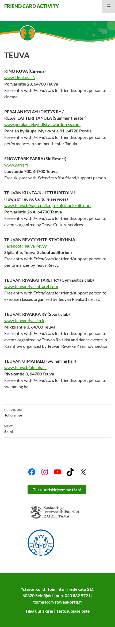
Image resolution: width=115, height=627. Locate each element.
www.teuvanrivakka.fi (24, 320)
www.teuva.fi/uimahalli (25, 367)
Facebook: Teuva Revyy (25, 245)
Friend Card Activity (31, 6)
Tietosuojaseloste (73, 610)
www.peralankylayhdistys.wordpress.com (42, 124)
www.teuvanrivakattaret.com (31, 286)
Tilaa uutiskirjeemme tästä (57, 489)
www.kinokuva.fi (19, 77)
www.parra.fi (16, 164)
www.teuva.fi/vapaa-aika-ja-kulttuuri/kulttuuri (47, 205)
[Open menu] (108, 6)
